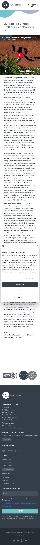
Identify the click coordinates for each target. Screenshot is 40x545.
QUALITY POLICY (7, 465)
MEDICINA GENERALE (8, 484)
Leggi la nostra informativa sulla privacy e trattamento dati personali (19, 505)
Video (6, 332)
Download (7, 439)
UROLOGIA (5, 481)
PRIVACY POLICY (7, 459)
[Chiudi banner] (37, 245)
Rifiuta (20, 297)
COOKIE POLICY (7, 462)
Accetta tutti (20, 284)
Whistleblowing (8, 469)
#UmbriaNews (8, 335)
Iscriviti (20, 511)
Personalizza (18, 291)
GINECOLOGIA (6, 478)
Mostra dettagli (29, 278)
